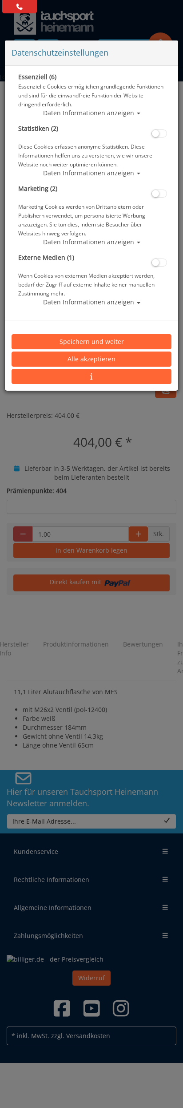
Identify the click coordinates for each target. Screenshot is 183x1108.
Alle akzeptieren (91, 359)
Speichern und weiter (92, 341)
